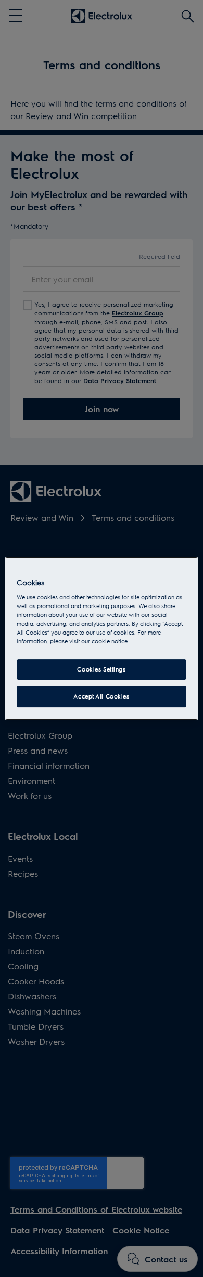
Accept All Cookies (101, 696)
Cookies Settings (101, 670)
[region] (101, 639)
